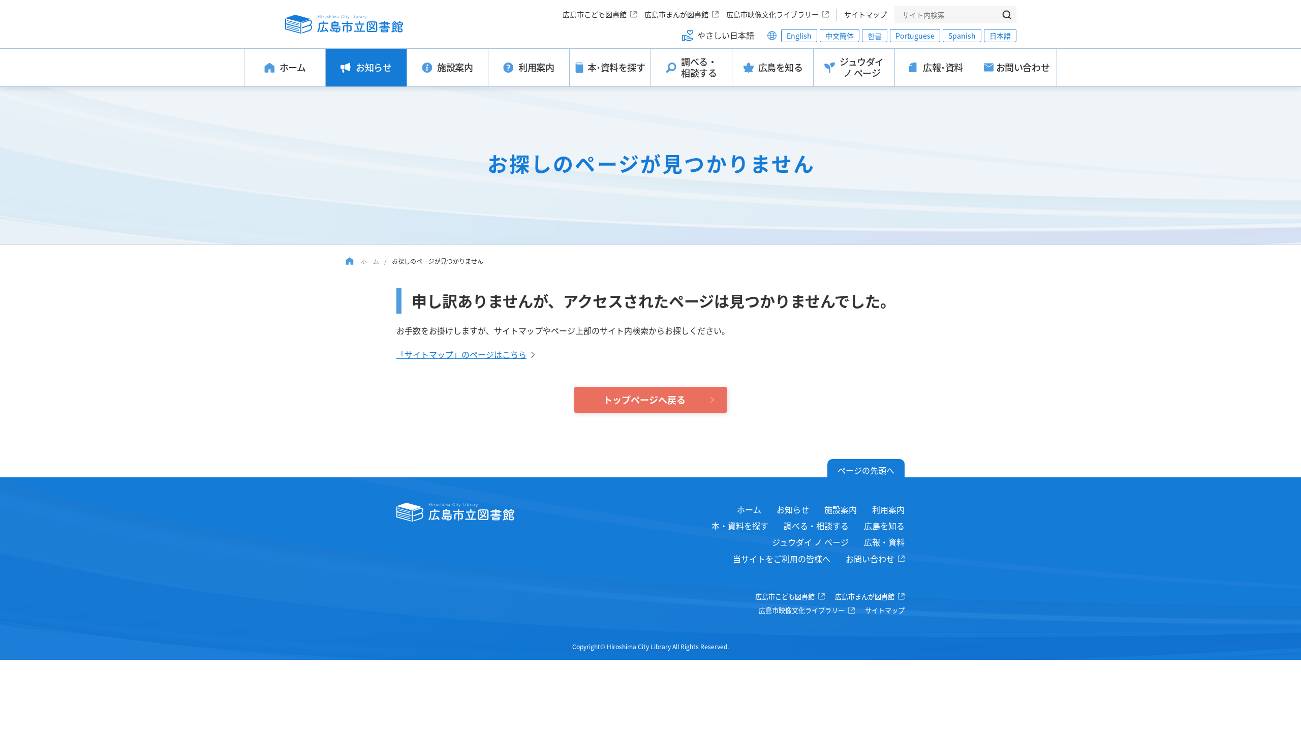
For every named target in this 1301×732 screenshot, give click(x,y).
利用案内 (888, 509)
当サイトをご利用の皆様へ (781, 559)
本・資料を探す (739, 526)
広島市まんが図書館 (676, 14)
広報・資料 (884, 542)
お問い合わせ (870, 559)
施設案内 (840, 509)
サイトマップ (865, 14)
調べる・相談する (816, 526)
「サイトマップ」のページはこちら (461, 354)
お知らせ (793, 509)
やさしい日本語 (725, 35)
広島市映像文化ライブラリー (772, 14)
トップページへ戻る (644, 399)
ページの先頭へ (866, 470)
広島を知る (884, 526)
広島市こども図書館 (595, 14)
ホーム (370, 261)
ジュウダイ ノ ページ (810, 542)
